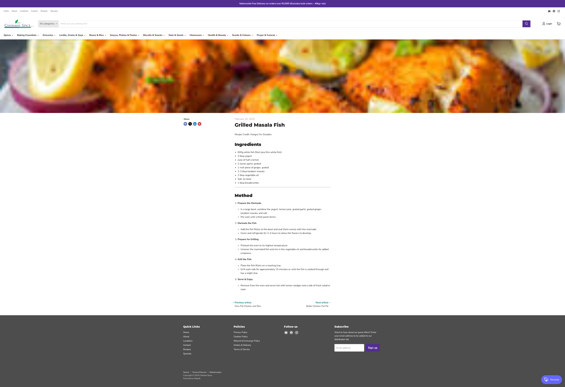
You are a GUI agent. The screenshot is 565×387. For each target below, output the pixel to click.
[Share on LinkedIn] (195, 124)
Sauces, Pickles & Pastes (124, 35)
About (14, 11)
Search (186, 372)
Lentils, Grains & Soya (71, 35)
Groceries (48, 35)
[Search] (526, 23)
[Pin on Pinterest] (199, 124)
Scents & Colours (241, 35)
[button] (547, 23)
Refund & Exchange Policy (247, 340)
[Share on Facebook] (185, 124)
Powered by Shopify (192, 378)
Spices (7, 35)
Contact (34, 11)
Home (6, 11)
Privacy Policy (240, 332)
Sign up (372, 347)
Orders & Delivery (242, 345)
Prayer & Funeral (266, 35)
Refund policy (215, 372)
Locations (24, 11)
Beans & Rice (96, 35)
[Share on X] (190, 124)
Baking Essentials (27, 35)
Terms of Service (242, 349)
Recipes (44, 11)
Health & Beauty (217, 35)
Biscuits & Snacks (153, 35)
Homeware (196, 35)
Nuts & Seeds (176, 35)
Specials (54, 11)
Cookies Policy (241, 336)
